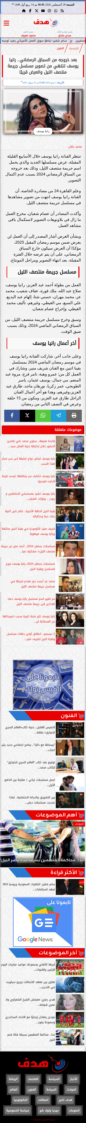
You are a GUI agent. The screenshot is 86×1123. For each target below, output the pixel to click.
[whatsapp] (43, 416)
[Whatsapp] (56, 11)
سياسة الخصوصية (17, 1110)
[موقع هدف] (46, 23)
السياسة (54, 1079)
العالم (13, 1089)
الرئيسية (74, 48)
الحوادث (71, 1089)
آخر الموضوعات (58, 953)
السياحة (51, 1089)
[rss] (62, 11)
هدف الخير (65, 1100)
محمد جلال (75, 146)
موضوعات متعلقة (68, 429)
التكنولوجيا (21, 1100)
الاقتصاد (33, 1079)
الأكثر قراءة (63, 872)
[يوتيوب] (43, 11)
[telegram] (58, 416)
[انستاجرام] (49, 11)
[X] (27, 416)
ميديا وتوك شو (49, 1110)
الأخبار (73, 1079)
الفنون (60, 48)
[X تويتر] (36, 11)
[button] (8, 845)
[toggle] (6, 23)
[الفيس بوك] (30, 11)
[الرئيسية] (24, 11)
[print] (74, 416)
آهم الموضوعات (56, 815)
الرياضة (13, 1079)
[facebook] (12, 416)
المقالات (43, 1100)
